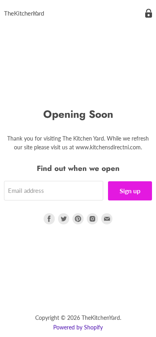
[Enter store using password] (148, 13)
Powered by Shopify (78, 327)
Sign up (130, 190)
